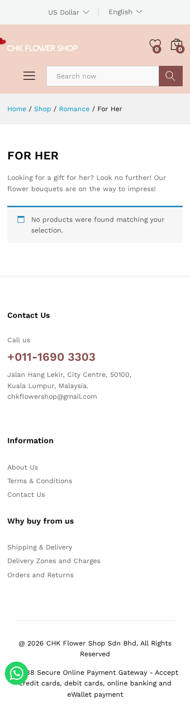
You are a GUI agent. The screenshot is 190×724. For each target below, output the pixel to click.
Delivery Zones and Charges (53, 561)
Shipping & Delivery (39, 547)
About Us (22, 467)
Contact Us (26, 494)
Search (171, 76)
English (121, 11)
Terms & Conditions (39, 481)
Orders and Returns (40, 575)
